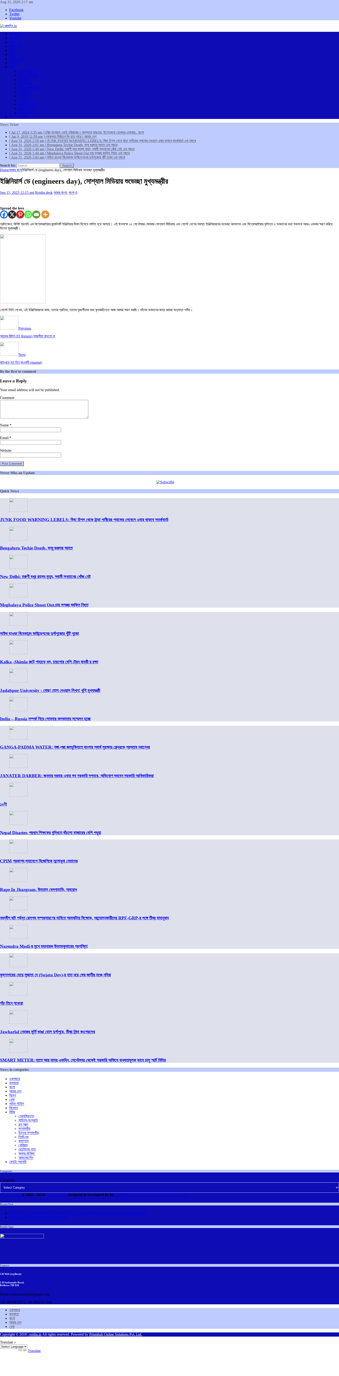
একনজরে (14, 34)
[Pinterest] (20, 214)
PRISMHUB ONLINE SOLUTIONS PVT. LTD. (151, 1195)
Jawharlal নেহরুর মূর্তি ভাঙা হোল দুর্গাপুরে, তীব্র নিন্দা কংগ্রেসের (47, 1031)
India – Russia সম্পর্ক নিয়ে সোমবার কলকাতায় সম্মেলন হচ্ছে (45, 718)
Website (6, 450)
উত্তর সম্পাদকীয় (28, 88)
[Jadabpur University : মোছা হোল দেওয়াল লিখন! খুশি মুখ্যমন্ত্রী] (18, 681)
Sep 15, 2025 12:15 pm (17, 193)
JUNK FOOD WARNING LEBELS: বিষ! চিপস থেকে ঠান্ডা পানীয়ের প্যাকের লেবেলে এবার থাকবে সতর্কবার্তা (84, 519)
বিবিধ (12, 67)
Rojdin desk (44, 193)
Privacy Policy (56, 1195)
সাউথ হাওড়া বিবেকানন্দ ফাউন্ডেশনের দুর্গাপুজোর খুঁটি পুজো (39, 633)
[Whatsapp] (28, 214)
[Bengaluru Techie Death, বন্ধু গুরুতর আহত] (18, 539)
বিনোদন (13, 63)
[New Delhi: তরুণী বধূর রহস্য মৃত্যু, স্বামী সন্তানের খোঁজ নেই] (18, 568)
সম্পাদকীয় (24, 84)
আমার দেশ (15, 46)
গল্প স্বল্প (23, 79)
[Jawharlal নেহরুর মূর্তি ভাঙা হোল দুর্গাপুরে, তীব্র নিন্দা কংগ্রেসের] (18, 1023)
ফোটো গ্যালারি (17, 117)
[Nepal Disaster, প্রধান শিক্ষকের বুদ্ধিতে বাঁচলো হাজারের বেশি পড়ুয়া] (18, 824)
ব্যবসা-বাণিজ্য (26, 108)
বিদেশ (12, 50)
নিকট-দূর (23, 92)
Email (4, 438)
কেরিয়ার (22, 100)
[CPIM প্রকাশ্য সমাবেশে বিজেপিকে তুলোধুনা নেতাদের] (18, 852)
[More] (45, 214)
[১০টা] (18, 795)
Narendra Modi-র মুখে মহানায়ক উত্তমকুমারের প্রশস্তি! (44, 946)
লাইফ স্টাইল (16, 59)
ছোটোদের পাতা (27, 104)
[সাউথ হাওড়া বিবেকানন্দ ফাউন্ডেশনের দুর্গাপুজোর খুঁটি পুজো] (18, 624)
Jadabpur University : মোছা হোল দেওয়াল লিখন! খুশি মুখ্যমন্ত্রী (50, 690)
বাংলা (12, 42)
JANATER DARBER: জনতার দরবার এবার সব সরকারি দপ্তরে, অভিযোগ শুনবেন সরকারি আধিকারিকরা (77, 775)
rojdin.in (35, 1334)
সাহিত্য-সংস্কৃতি (28, 75)
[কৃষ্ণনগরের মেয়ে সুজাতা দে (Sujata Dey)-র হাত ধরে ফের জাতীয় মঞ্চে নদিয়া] (18, 966)
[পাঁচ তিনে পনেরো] (18, 994)
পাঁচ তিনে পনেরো (11, 1003)
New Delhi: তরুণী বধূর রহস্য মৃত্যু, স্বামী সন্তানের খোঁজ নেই (45, 576)
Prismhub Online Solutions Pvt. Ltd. (115, 1334)
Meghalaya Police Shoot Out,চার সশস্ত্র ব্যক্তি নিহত (44, 604)
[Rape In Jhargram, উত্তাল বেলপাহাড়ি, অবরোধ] (18, 881)
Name (5, 425)
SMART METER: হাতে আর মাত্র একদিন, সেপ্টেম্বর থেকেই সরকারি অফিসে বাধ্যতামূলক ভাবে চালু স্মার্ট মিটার (83, 1060)
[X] (12, 214)
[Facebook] (4, 214)
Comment (7, 398)
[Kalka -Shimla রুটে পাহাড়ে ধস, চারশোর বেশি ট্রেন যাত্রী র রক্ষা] (18, 653)
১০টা (3, 804)
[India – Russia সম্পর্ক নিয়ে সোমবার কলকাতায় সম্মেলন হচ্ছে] (18, 710)
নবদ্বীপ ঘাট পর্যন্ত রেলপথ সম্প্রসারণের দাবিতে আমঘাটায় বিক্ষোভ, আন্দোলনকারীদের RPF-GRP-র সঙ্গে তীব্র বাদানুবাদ (84, 917)
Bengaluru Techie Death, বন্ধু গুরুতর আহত (36, 548)
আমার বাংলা (60, 193)
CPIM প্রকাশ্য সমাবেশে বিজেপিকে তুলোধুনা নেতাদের (39, 861)
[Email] (36, 214)
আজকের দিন (25, 113)
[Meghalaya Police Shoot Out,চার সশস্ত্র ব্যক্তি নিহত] (18, 596)
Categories (7, 1180)
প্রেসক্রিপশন (26, 71)
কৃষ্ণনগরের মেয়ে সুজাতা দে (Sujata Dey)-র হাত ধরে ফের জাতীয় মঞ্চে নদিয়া (55, 974)
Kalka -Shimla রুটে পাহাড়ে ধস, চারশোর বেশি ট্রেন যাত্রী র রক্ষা (49, 661)
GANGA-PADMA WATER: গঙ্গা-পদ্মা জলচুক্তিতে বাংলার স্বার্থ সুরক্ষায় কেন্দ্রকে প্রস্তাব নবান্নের (75, 747)
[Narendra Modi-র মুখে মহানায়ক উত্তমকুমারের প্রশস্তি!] (18, 937)
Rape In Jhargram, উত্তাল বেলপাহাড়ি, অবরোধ (38, 889)
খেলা (12, 54)
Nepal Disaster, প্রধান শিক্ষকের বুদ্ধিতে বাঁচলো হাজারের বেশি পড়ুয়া (50, 832)
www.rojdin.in (10, 1195)
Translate (34, 1351)
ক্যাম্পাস (23, 96)
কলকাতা (14, 38)
